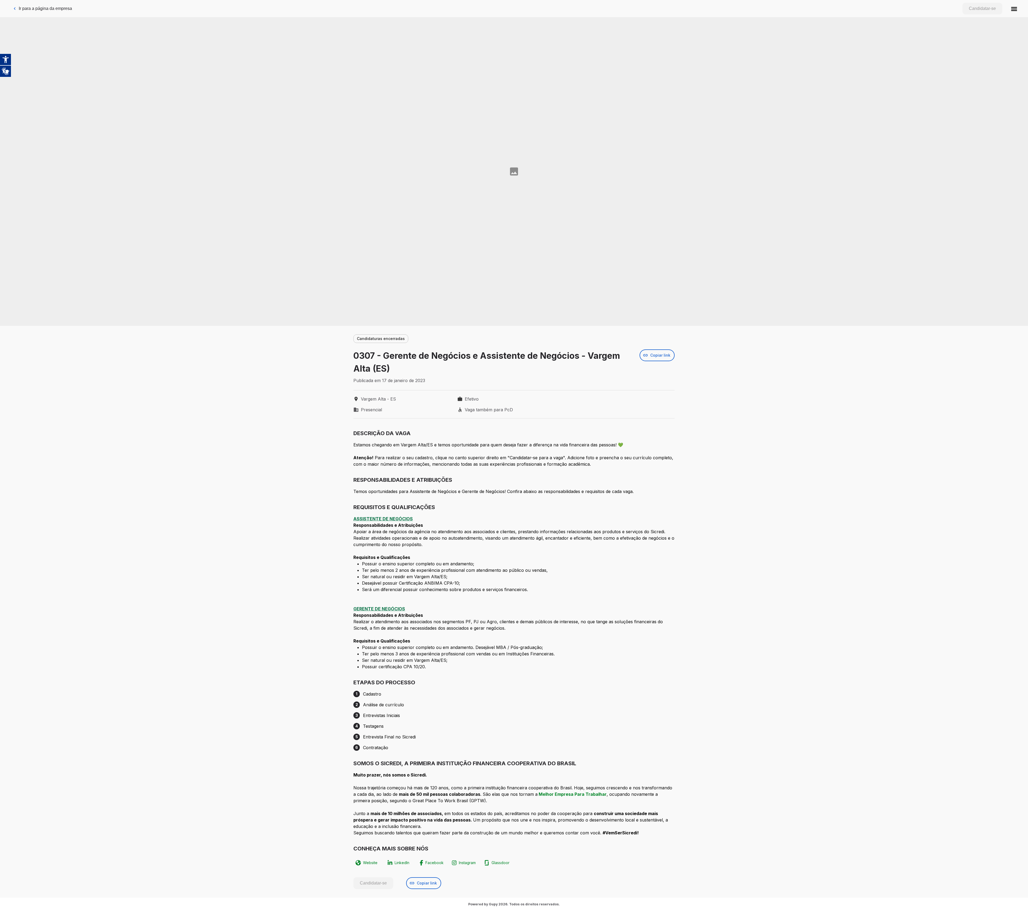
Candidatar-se (982, 8)
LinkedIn (402, 862)
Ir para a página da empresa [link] (45, 8)
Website (370, 862)
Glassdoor (500, 862)
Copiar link (660, 355)
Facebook (434, 862)
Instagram (467, 862)
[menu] (1014, 8)
